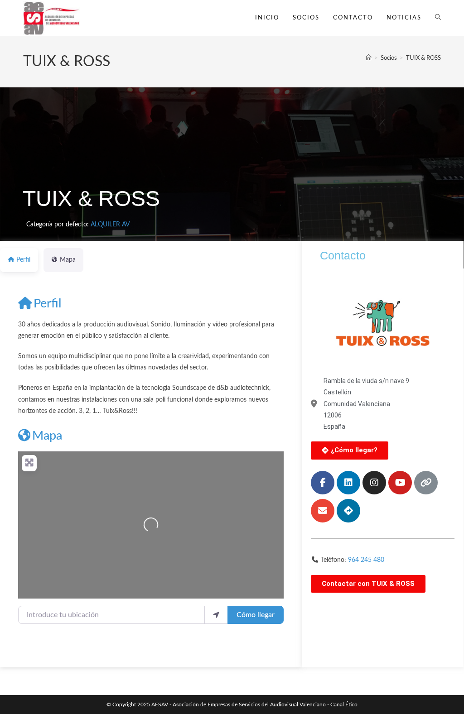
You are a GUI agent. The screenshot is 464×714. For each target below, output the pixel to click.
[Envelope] (322, 510)
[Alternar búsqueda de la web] (438, 18)
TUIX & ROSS (423, 58)
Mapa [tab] (68, 260)
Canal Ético (344, 704)
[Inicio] (369, 58)
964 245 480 (366, 560)
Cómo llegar (256, 614)
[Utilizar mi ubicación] (216, 615)
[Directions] (348, 510)
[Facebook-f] (322, 482)
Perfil (47, 303)
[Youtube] (400, 482)
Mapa (47, 436)
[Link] (426, 482)
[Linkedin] (348, 482)
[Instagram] (374, 482)
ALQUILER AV (110, 224)
